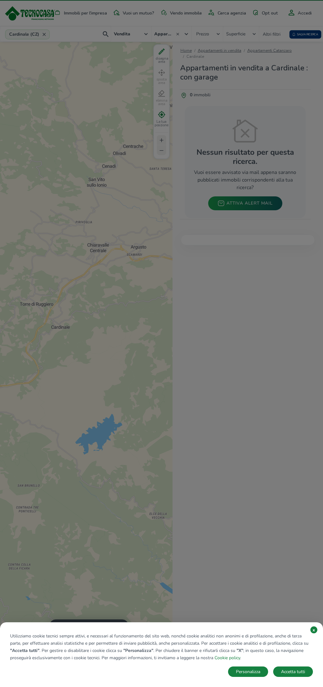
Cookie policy (227, 658)
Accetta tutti (293, 672)
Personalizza (248, 672)
